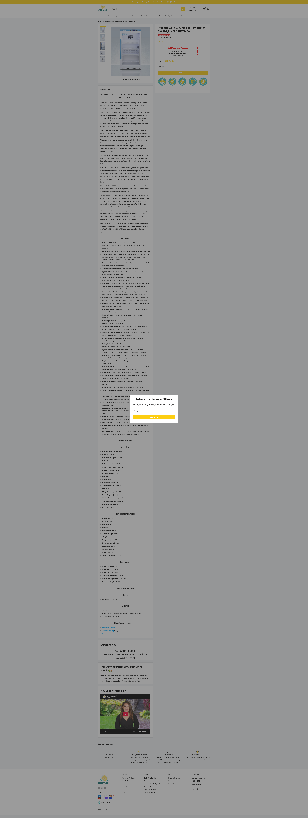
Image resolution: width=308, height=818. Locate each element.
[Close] (176, 396)
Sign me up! (154, 417)
